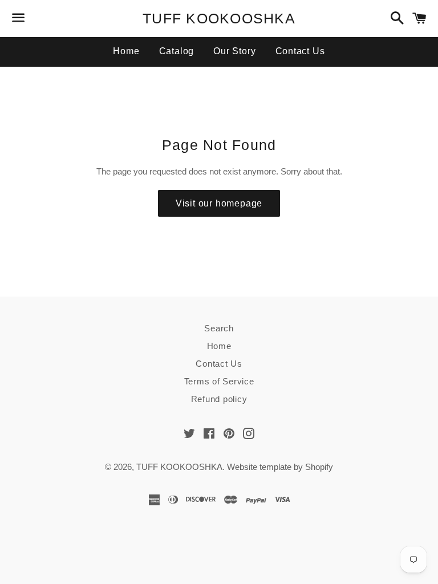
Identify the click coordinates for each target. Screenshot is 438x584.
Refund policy (219, 399)
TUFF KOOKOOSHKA (219, 18)
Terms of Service (219, 381)
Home (126, 51)
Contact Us (300, 51)
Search (219, 328)
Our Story (234, 51)
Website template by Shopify (280, 467)
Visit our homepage (219, 203)
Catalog (176, 51)
